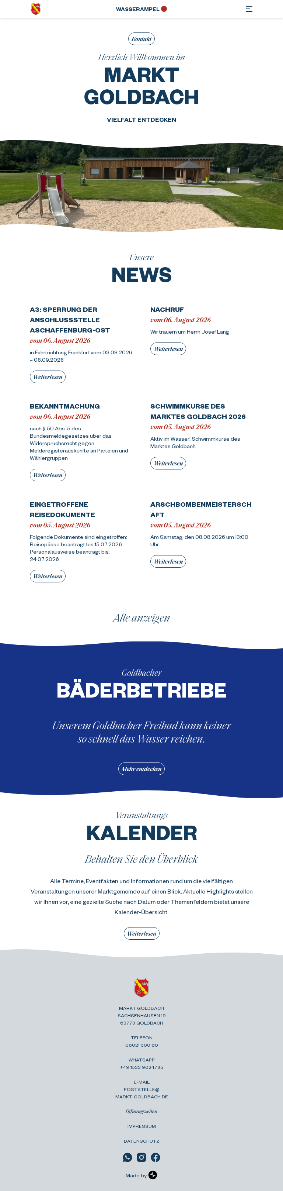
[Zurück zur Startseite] (36, 9)
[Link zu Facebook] (155, 1157)
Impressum (141, 1126)
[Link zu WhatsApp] (127, 1157)
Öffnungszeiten (141, 1111)
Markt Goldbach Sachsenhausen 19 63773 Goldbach (142, 1015)
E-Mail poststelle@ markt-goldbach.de (141, 1089)
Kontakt (141, 38)
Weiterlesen (47, 377)
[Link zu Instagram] (141, 1157)
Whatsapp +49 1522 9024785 (141, 1063)
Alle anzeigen (141, 617)
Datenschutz (142, 1141)
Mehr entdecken (141, 768)
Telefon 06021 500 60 (141, 1041)
